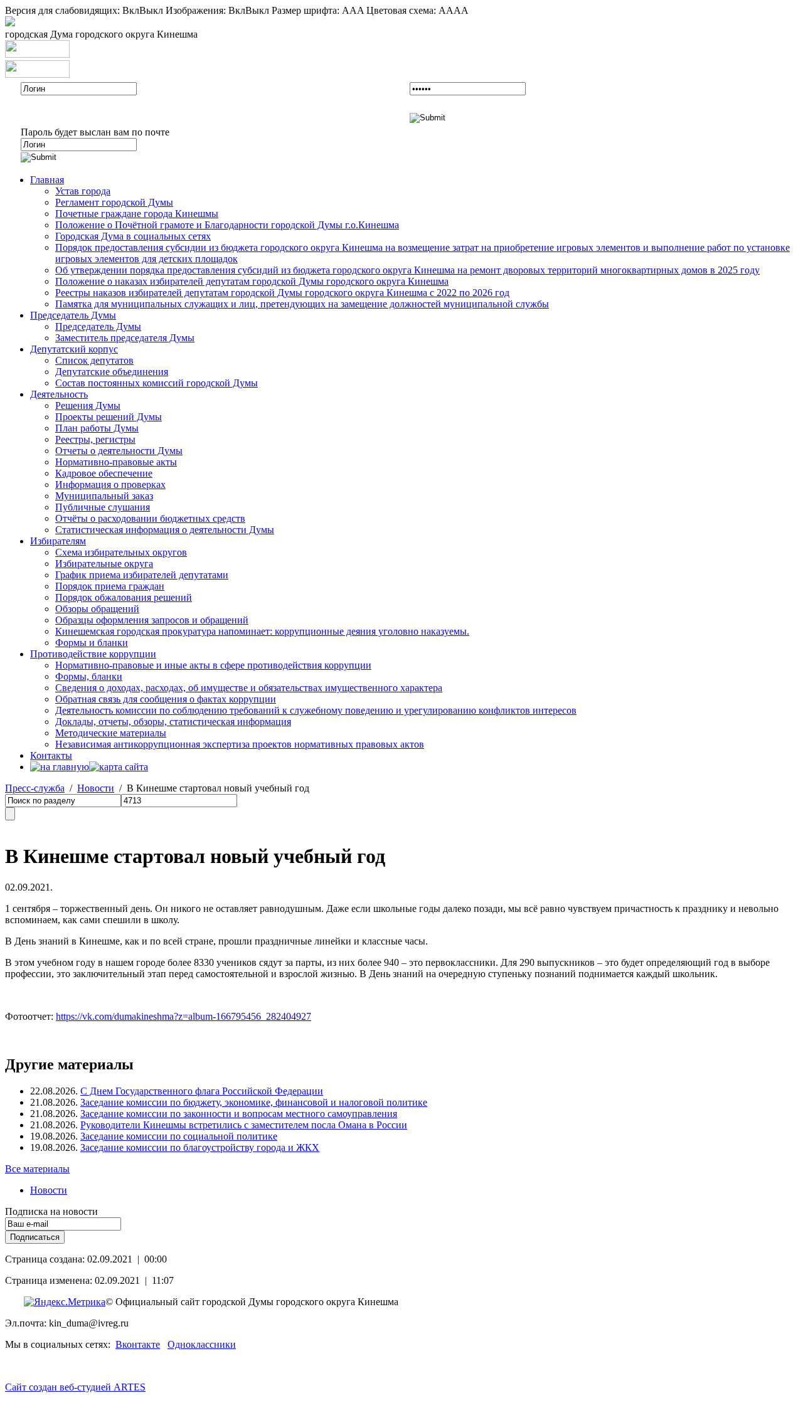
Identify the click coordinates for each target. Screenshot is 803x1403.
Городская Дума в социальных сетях (133, 236)
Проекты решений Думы (108, 416)
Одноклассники (202, 1344)
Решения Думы (87, 405)
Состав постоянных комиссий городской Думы (156, 383)
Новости (95, 788)
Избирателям (58, 541)
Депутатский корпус (74, 349)
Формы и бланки (91, 642)
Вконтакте (137, 1344)
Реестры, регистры (95, 439)
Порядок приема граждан (109, 586)
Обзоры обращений (97, 608)
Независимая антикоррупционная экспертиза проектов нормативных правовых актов (239, 744)
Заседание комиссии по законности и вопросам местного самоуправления (238, 1113)
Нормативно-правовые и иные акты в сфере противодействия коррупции (213, 665)
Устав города (82, 191)
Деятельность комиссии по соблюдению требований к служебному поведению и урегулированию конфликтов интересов (316, 710)
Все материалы (37, 1168)
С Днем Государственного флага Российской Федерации (201, 1091)
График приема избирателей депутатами (141, 574)
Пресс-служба (35, 788)
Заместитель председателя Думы (124, 337)
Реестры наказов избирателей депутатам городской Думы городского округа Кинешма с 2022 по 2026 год (282, 292)
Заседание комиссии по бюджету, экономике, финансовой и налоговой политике (253, 1102)
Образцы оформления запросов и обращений (151, 620)
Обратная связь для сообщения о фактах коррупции (165, 699)
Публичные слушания (102, 507)
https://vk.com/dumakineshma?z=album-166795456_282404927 (183, 1016)
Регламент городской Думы (114, 202)
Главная (47, 179)
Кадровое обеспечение (103, 473)
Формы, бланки (88, 676)
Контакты (51, 755)
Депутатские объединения (111, 371)
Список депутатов (94, 360)
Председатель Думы (73, 315)
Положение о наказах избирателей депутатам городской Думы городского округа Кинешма (252, 281)
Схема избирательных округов (121, 552)
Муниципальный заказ (104, 495)
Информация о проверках (110, 484)
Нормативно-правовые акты (116, 462)
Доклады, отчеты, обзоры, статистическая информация (173, 721)
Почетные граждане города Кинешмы (136, 213)
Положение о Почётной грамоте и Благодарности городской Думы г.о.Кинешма (227, 225)
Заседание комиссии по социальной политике (178, 1136)
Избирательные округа (104, 563)
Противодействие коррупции (93, 654)
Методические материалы (110, 733)
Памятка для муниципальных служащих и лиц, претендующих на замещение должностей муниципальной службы (302, 304)
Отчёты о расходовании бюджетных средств (150, 518)
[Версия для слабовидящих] (10, 23)
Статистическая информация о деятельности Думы (164, 529)
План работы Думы (97, 428)
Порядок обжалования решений (123, 597)
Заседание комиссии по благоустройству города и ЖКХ (199, 1147)
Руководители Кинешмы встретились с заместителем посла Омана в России (243, 1125)
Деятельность (59, 394)
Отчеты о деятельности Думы (119, 450)
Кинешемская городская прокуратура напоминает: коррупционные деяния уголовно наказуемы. (262, 631)
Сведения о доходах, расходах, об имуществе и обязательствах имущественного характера (248, 687)
